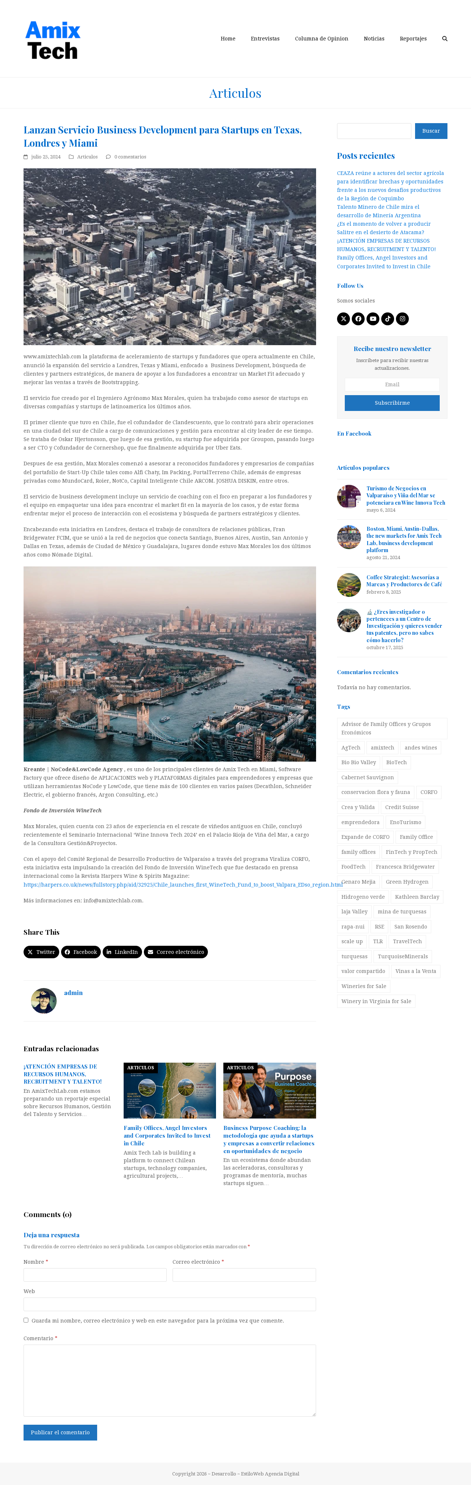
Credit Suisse (402, 807)
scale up (352, 941)
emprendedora (360, 822)
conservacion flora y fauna (375, 792)
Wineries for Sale (363, 986)
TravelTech (407, 941)
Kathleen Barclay (417, 897)
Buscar (431, 131)
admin (73, 992)
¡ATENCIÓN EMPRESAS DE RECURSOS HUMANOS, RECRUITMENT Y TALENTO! (63, 1074)
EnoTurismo (405, 822)
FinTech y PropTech (412, 852)
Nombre (36, 1262)
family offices (358, 852)
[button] (445, 38)
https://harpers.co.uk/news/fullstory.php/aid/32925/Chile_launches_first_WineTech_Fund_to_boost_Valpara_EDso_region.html (183, 885)
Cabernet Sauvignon (367, 777)
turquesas (354, 956)
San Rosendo (410, 927)
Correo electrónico (198, 1262)
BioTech (396, 762)
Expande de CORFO (365, 837)
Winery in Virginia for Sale (376, 1001)
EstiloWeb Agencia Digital (270, 1474)
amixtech (382, 748)
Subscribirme (392, 403)
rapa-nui (353, 927)
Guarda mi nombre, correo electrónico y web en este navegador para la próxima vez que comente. (158, 1321)
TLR (378, 941)
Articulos (87, 157)
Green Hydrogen (407, 882)
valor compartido (363, 971)
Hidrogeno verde (363, 897)
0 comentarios (130, 157)
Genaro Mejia (358, 882)
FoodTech (353, 867)
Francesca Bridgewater (405, 867)
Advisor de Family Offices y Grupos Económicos (386, 728)
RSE (379, 927)
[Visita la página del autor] (44, 1000)
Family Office (416, 837)
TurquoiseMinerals (403, 956)
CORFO (429, 792)
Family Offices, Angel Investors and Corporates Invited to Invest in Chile (167, 1135)
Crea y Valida (358, 807)
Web (29, 1291)
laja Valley (354, 912)
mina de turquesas (402, 912)
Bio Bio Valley (358, 762)
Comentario (40, 1338)
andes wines (421, 748)
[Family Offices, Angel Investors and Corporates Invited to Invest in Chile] (170, 1090)
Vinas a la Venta (416, 971)
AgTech (351, 748)
